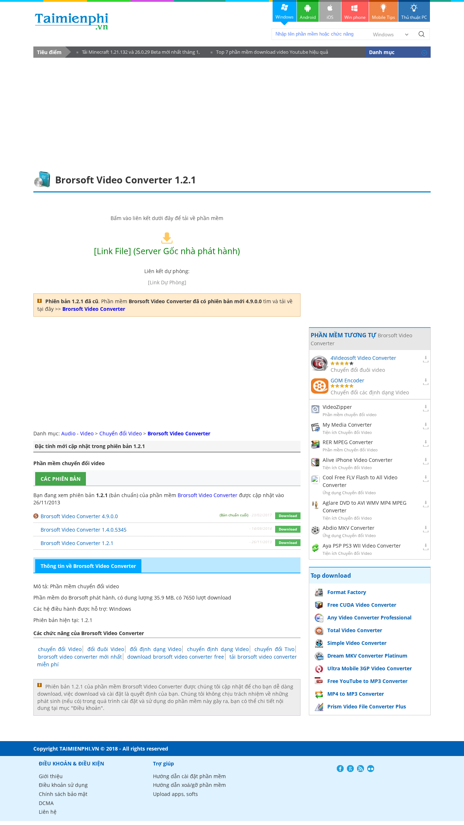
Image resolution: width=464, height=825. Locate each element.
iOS (330, 17)
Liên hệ (48, 811)
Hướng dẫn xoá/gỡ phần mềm (189, 784)
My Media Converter (347, 424)
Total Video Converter (354, 630)
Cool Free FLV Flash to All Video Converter (360, 481)
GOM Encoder (347, 380)
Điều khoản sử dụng (63, 784)
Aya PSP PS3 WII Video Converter (362, 545)
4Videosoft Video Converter (363, 357)
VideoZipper (337, 406)
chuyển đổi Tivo (274, 649)
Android (308, 17)
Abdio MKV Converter (348, 527)
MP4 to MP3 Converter (355, 693)
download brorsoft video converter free (175, 656)
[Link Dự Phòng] (167, 282)
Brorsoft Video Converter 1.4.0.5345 (84, 529)
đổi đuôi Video (105, 649)
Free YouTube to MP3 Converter (367, 681)
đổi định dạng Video (155, 649)
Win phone (355, 17)
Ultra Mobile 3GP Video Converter (369, 668)
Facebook (340, 768)
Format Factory (346, 592)
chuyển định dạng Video (218, 649)
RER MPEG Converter (348, 442)
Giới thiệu (51, 776)
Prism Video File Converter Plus (366, 706)
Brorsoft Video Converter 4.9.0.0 (79, 516)
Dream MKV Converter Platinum (367, 655)
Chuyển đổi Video (121, 433)
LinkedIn (370, 768)
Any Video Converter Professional (369, 617)
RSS (360, 768)
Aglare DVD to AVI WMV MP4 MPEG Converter (364, 506)
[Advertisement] (232, 112)
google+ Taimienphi (350, 768)
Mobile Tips (383, 17)
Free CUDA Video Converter (361, 604)
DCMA (46, 803)
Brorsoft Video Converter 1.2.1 (77, 543)
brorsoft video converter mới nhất (80, 656)
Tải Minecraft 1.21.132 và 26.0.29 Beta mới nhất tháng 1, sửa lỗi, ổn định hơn (138, 53)
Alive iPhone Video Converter (358, 459)
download (71, 21)
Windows (285, 17)
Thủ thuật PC (414, 17)
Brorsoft (78, 597)
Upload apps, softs (175, 794)
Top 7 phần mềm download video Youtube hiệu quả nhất (269, 53)
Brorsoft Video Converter (207, 495)
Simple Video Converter (356, 642)
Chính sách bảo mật (63, 794)
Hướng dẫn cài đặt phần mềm (189, 776)
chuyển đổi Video (60, 649)
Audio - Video (77, 433)
